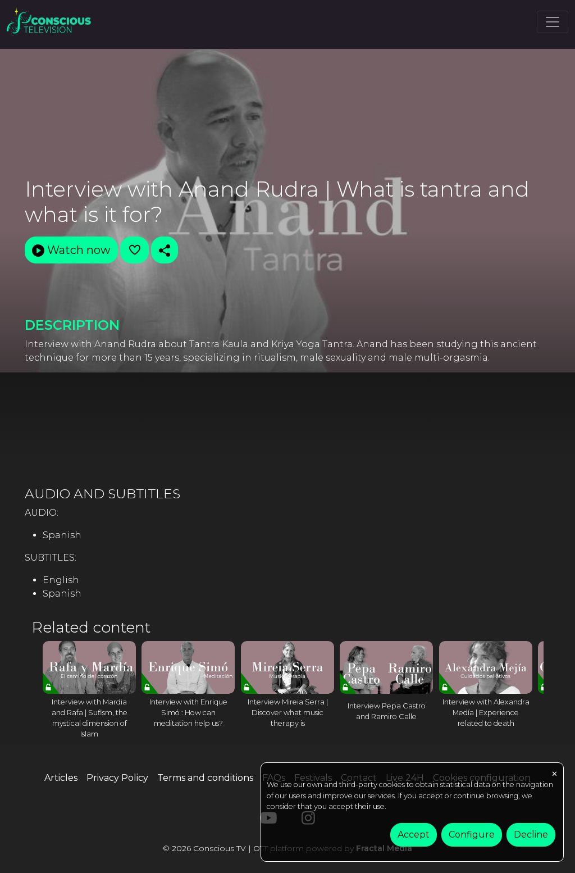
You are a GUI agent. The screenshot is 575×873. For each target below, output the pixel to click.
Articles (60, 777)
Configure (472, 834)
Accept (414, 834)
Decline (531, 834)
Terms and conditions (205, 777)
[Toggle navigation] (552, 22)
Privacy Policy (117, 777)
